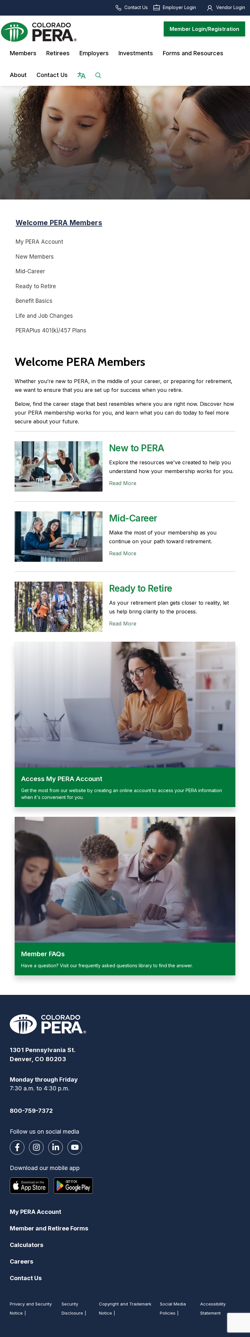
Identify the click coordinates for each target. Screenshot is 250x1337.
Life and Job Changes (44, 316)
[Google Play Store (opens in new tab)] (73, 1185)
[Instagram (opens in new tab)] (36, 1147)
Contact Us (136, 7)
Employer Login (179, 7)
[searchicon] (98, 75)
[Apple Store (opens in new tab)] (29, 1185)
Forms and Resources (193, 53)
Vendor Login (230, 7)
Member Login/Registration (204, 29)
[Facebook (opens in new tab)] (17, 1147)
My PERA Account (39, 241)
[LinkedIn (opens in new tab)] (55, 1147)
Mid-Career (30, 271)
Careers (21, 1261)
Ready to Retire (36, 286)
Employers (94, 53)
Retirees (58, 53)
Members (23, 53)
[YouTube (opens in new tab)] (74, 1147)
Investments (135, 53)
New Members (35, 256)
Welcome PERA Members (59, 223)
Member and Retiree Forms (49, 1228)
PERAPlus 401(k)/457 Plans (51, 330)
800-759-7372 (31, 1110)
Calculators (26, 1244)
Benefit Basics (34, 301)
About (18, 74)
